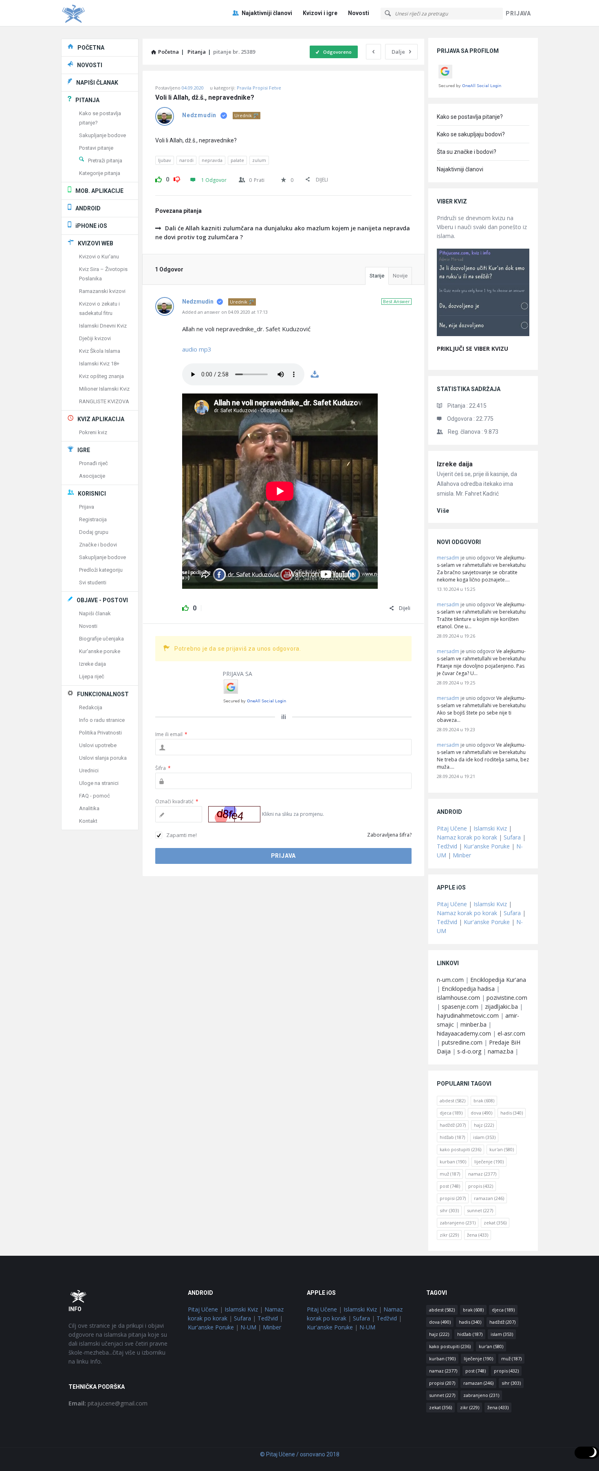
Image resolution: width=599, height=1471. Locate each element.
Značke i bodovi (98, 545)
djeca (451, 1113)
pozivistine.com (507, 997)
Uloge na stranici (99, 783)
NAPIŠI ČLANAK (97, 82)
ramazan (489, 1198)
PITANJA (87, 100)
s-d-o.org (469, 1051)
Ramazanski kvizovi (102, 291)
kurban (453, 1161)
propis (480, 1186)
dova (481, 1113)
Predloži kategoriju (101, 570)
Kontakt (88, 821)
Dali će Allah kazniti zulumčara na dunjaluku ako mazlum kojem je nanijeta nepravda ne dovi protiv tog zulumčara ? (283, 232)
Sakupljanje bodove (102, 135)
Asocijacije (92, 476)
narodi (186, 160)
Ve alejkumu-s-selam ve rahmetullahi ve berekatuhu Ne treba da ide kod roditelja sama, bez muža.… (483, 755)
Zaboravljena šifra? (389, 834)
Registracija (93, 519)
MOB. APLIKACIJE (99, 191)
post (450, 1186)
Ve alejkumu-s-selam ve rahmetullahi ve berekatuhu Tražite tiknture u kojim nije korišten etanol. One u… (481, 615)
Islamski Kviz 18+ (99, 364)
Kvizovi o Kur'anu (99, 257)
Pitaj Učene (452, 828)
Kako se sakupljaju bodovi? (471, 134)
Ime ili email (171, 734)
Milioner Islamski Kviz (104, 389)
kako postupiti (460, 1149)
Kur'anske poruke (99, 651)
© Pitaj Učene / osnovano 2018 (299, 1454)
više (443, 510)
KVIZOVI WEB (95, 243)
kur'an (501, 1149)
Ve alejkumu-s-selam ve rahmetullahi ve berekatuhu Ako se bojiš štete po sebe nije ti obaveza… (481, 709)
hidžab (452, 1137)
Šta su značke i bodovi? (466, 152)
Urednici (89, 770)
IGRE (83, 450)
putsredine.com (462, 1042)
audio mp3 (196, 349)
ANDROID (88, 208)
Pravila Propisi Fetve (259, 88)
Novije (400, 276)
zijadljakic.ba (501, 1006)
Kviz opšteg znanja (101, 376)
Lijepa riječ (91, 676)
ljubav (164, 160)
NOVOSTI (89, 65)
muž (450, 1174)
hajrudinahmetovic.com (468, 1015)
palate (237, 160)
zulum (259, 160)
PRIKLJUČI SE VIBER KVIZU (472, 348)
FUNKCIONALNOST (103, 694)
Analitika (89, 808)
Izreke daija (455, 464)
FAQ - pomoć (94, 796)
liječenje (489, 1161)
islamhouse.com (458, 997)
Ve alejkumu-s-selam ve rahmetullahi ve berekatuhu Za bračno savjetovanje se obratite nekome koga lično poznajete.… (481, 568)
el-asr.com (511, 1033)
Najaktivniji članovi (267, 13)
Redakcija (90, 707)
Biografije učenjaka (101, 639)
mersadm (448, 557)
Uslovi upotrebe (98, 745)
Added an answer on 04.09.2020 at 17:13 (225, 312)
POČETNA (90, 47)
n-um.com (450, 980)
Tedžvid (447, 846)
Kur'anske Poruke (487, 846)
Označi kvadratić (176, 801)
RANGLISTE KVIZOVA (104, 401)
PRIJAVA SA (237, 674)
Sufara (512, 837)
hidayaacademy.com (464, 1033)
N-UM (248, 1327)
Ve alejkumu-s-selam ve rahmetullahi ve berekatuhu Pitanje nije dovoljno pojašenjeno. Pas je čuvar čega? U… (481, 662)
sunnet (480, 1210)
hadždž (453, 1125)
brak (483, 1100)
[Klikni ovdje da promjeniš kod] (234, 814)
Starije (377, 276)
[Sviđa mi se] (158, 178)
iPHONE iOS (91, 226)
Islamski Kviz (490, 828)
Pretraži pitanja (105, 160)
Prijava (86, 507)
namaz (482, 1174)
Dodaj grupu (93, 532)
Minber (462, 855)
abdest (452, 1100)
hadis (511, 1113)
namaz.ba (500, 1051)
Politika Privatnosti (100, 733)
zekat (495, 1223)
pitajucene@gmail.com (108, 1403)
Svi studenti (92, 582)
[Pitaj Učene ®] (102, 13)
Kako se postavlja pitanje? (470, 117)
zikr (449, 1235)
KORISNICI (92, 493)
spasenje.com (460, 1006)
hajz (484, 1125)
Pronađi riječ (93, 463)
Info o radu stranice (102, 720)
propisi (453, 1198)
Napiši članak (95, 613)
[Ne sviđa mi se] (177, 178)
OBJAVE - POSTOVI (102, 600)
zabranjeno (458, 1223)
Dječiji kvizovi (95, 338)
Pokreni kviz (93, 432)
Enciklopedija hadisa (468, 988)
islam (484, 1137)
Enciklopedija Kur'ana (498, 980)
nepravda (212, 160)
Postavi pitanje (96, 148)
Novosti (358, 13)
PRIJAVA (518, 13)
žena (477, 1235)
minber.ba (473, 1024)
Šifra (163, 768)
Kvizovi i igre (320, 13)
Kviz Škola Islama (99, 351)
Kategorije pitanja (99, 173)
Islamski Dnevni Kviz (103, 326)
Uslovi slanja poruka (103, 758)
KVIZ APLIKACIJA (100, 419)
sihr (449, 1210)
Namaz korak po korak (467, 837)
